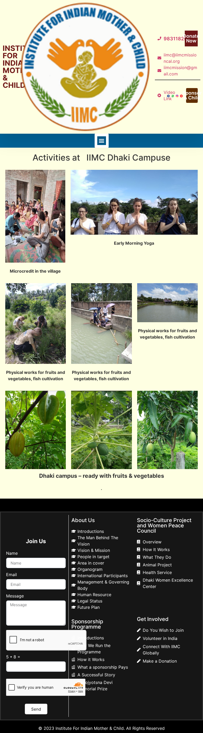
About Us (83, 520)
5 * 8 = (13, 657)
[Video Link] (161, 95)
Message (15, 596)
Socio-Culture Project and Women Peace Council (164, 525)
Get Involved (153, 619)
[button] (102, 141)
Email (11, 574)
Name (12, 553)
